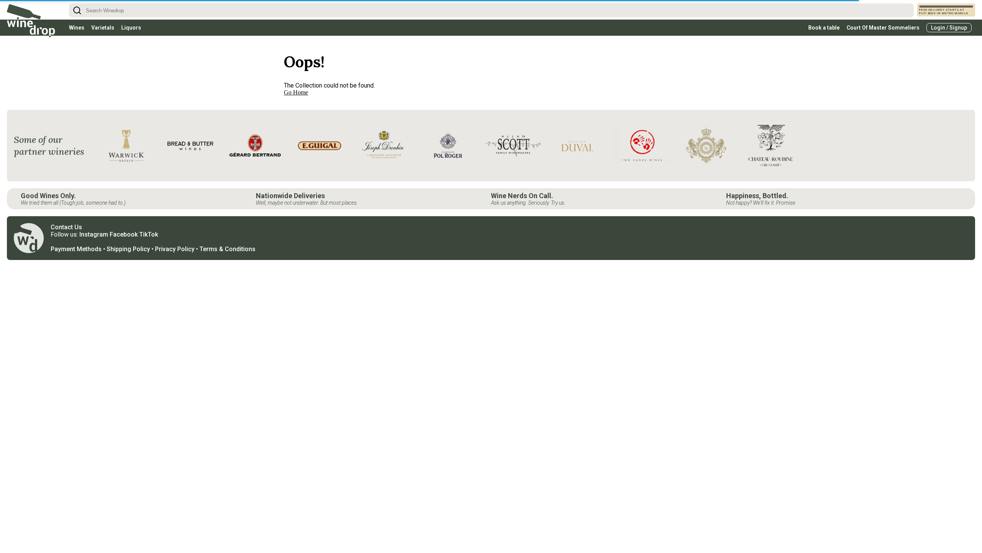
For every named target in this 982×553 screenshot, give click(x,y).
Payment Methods (76, 249)
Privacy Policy (174, 249)
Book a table (824, 28)
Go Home (296, 92)
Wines (76, 28)
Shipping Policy (128, 249)
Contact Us (66, 227)
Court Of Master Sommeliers (883, 28)
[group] (126, 145)
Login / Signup (949, 28)
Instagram (93, 234)
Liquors (131, 28)
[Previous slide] (107, 145)
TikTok (148, 234)
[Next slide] (958, 145)
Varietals (102, 28)
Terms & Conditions (227, 249)
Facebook (124, 234)
